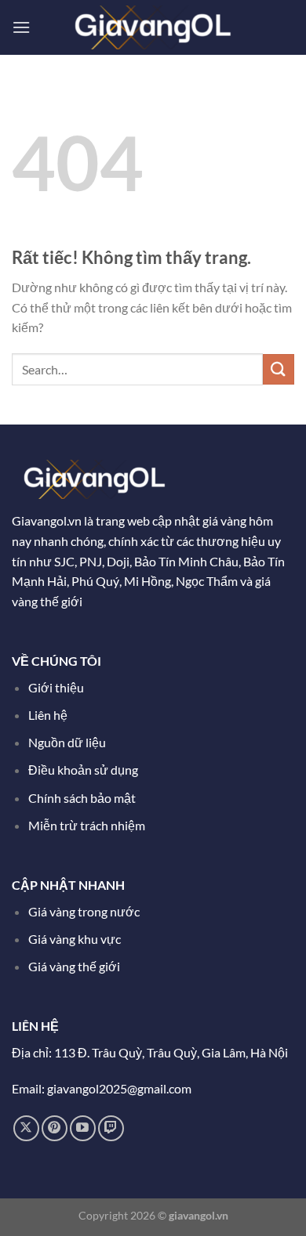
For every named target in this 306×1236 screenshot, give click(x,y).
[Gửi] (278, 369)
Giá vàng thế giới (74, 966)
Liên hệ (47, 714)
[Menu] (21, 27)
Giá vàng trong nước (84, 911)
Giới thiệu (56, 687)
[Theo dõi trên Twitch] (111, 1128)
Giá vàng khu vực (74, 938)
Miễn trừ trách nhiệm (86, 825)
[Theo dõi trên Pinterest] (54, 1128)
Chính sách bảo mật (82, 797)
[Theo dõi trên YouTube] (83, 1128)
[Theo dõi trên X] (26, 1128)
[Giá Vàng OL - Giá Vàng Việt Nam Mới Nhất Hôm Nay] (153, 27)
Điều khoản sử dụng (84, 769)
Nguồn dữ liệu (68, 742)
